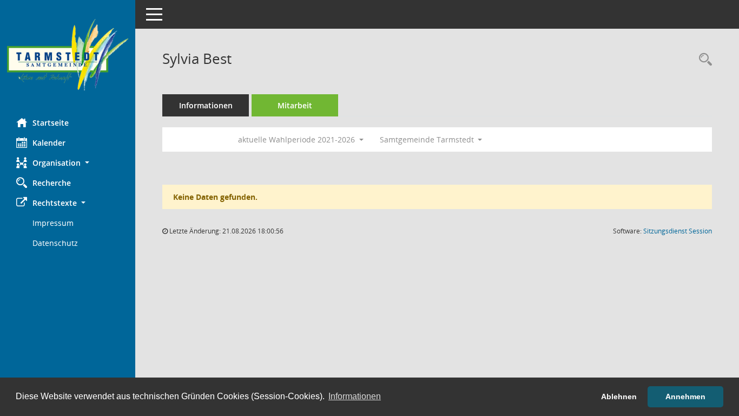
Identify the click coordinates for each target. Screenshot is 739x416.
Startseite (50, 123)
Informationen (206, 105)
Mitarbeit (295, 105)
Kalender (48, 143)
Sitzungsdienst (677, 231)
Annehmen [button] (685, 396)
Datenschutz (55, 243)
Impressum (53, 223)
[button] (67, 163)
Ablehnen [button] (619, 396)
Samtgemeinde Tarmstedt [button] (428, 139)
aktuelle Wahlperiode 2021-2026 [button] (297, 139)
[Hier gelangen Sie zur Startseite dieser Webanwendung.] (67, 55)
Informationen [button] (354, 396)
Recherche (51, 183)
